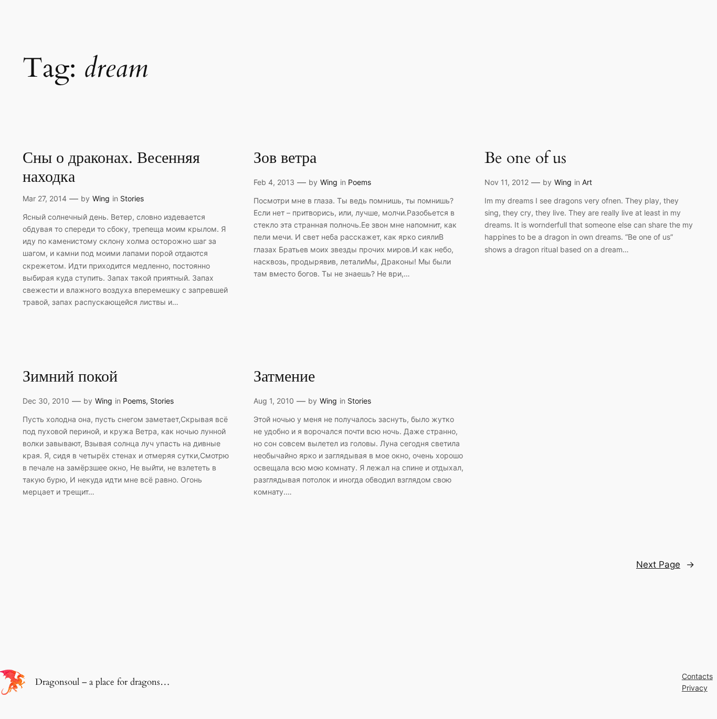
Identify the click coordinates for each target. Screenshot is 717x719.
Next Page (665, 564)
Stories (132, 198)
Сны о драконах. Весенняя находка (111, 168)
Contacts (697, 676)
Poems (359, 182)
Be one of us (525, 158)
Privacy (695, 687)
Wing (101, 198)
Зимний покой (70, 377)
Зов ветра (285, 158)
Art (587, 182)
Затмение (284, 377)
